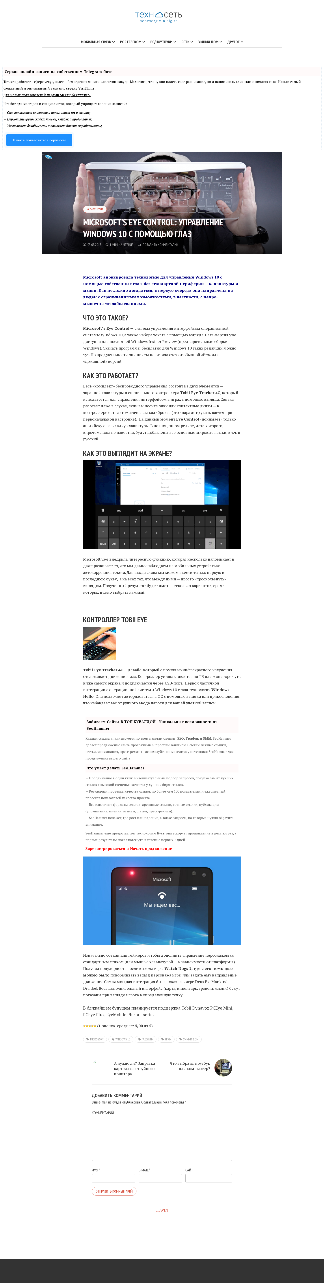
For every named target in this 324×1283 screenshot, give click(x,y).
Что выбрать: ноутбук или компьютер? (190, 1065)
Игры (168, 1039)
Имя (96, 1170)
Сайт (189, 1170)
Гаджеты (147, 1039)
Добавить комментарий (160, 244)
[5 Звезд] (95, 1026)
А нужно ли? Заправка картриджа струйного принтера (134, 1068)
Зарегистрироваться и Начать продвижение (129, 848)
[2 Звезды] (87, 1026)
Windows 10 (122, 1039)
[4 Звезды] (92, 1026)
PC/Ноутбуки (95, 209)
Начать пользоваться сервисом (39, 140)
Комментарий (103, 1112)
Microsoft (97, 1039)
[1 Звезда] (84, 1026)
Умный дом (190, 1039)
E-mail (144, 1170)
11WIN (162, 1210)
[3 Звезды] (89, 1026)
